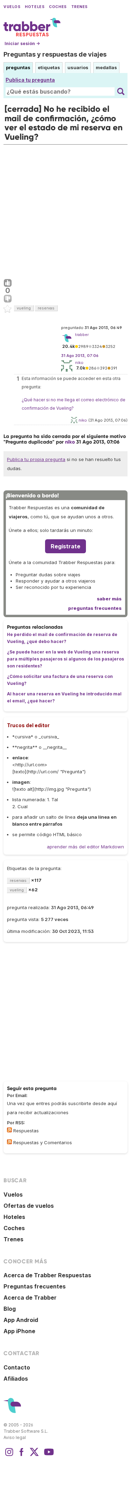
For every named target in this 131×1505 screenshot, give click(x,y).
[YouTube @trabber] (47, 1455)
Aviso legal (14, 1437)
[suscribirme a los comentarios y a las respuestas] (9, 1141)
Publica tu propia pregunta (36, 459)
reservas (46, 308)
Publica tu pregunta (30, 80)
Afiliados (15, 1378)
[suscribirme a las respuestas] (9, 1129)
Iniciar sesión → (22, 43)
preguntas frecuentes (95, 608)
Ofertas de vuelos (28, 1205)
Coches (57, 7)
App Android (20, 1319)
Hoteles (34, 7)
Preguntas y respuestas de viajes (55, 54)
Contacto (16, 1367)
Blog (9, 1308)
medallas (106, 67)
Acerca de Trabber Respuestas (47, 1275)
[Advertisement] (65, 210)
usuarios (77, 67)
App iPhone (19, 1331)
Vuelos (11, 7)
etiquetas (49, 67)
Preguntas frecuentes (34, 1286)
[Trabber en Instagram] (9, 1455)
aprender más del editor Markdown (85, 846)
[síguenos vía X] (34, 1455)
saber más (109, 598)
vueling (24, 308)
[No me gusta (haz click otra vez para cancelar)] (7, 299)
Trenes (79, 7)
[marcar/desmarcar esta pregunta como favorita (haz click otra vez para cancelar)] (7, 309)
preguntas (18, 67)
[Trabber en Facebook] (21, 1455)
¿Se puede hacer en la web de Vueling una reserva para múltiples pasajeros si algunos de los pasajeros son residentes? (65, 659)
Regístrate (65, 546)
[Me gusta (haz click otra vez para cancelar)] (7, 283)
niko (79, 362)
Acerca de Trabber (30, 1297)
